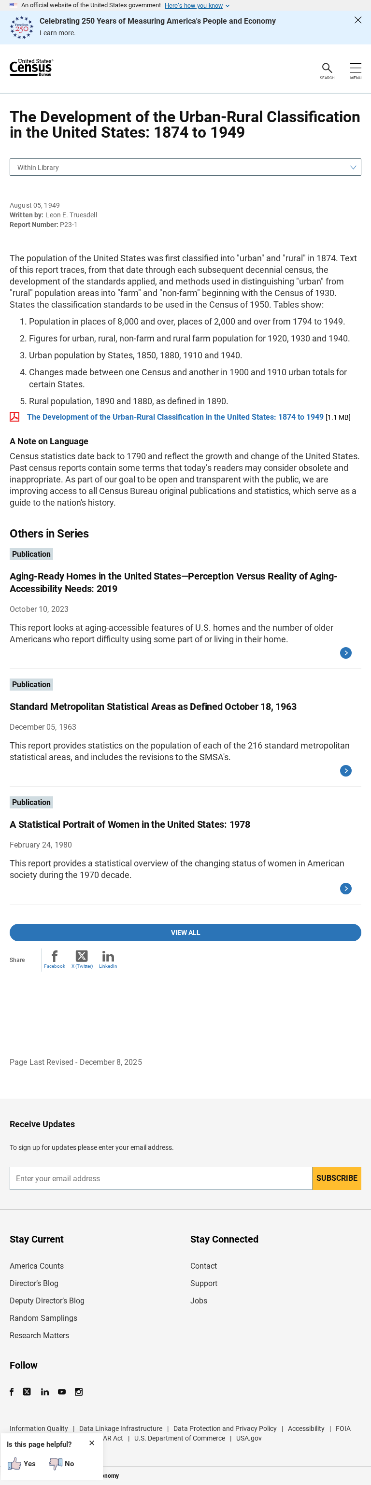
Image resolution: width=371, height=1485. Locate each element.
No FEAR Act (104, 1438)
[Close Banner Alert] (358, 27)
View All (185, 932)
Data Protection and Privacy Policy (225, 1428)
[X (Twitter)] (27, 1392)
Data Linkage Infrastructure (120, 1428)
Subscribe (336, 1178)
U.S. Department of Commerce (179, 1438)
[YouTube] (61, 1392)
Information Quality (39, 1428)
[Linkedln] (44, 1392)
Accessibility (306, 1428)
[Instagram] (78, 1392)
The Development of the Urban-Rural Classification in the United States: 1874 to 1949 (175, 417)
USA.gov (249, 1438)
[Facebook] (14, 1392)
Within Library (38, 167)
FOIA (343, 1428)
